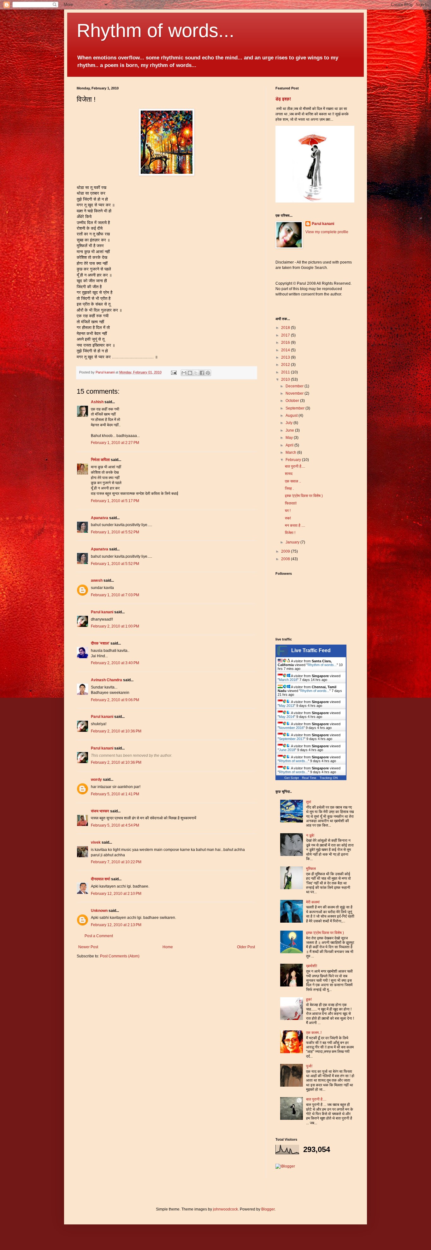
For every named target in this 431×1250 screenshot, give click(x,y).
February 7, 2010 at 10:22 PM (116, 862)
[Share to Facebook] (202, 373)
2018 (286, 327)
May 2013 (286, 705)
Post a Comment (99, 936)
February (294, 460)
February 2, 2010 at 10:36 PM (116, 731)
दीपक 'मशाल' (100, 643)
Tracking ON (329, 778)
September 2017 (291, 739)
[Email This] (184, 373)
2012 (286, 364)
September (295, 408)
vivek (96, 842)
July (289, 423)
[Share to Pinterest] (208, 373)
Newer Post (88, 947)
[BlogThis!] (190, 373)
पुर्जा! (309, 1066)
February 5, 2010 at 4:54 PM (115, 825)
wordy (96, 779)
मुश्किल (311, 868)
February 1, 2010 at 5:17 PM (115, 501)
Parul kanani (102, 612)
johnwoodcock (225, 1209)
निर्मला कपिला (100, 460)
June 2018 (287, 750)
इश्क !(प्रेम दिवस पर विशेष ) (304, 496)
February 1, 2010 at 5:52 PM (115, 532)
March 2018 (288, 680)
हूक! (309, 999)
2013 (286, 357)
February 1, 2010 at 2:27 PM (115, 442)
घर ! (288, 510)
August (292, 415)
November (295, 393)
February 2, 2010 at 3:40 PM (115, 663)
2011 (286, 372)
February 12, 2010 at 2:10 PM (116, 893)
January (293, 542)
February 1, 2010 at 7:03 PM (115, 595)
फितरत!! (291, 503)
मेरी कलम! (313, 902)
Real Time (309, 778)
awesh (97, 580)
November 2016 (291, 728)
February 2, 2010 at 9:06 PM (115, 700)
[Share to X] (196, 373)
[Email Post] (173, 372)
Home (167, 947)
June (290, 430)
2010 (286, 379)
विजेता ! (290, 533)
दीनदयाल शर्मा (100, 879)
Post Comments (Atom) (119, 956)
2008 (286, 559)
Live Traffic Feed (311, 650)
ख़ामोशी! (311, 966)
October (293, 400)
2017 (286, 335)
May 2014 (286, 717)
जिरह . (289, 488)
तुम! (308, 802)
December (295, 386)
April (290, 445)
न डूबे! (310, 835)
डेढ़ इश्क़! (283, 98)
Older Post (246, 947)
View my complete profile (326, 232)
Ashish (97, 402)
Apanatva (99, 518)
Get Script (291, 778)
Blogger (268, 1209)
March (291, 452)
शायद (288, 473)
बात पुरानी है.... (295, 466)
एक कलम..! (314, 1032)
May (290, 437)
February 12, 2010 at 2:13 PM (116, 925)
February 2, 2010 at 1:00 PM (115, 626)
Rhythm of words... (155, 30)
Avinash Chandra (106, 680)
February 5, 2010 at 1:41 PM (115, 794)
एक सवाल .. (293, 481)
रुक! (288, 518)
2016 (286, 342)
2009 (286, 551)
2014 (286, 350)
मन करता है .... (295, 525)
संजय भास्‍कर (100, 811)
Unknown (99, 910)
